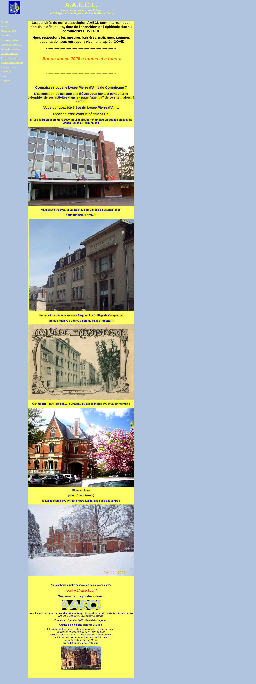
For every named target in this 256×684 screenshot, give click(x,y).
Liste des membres (9, 53)
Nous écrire (6, 72)
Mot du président (8, 31)
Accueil (4, 26)
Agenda (4, 22)
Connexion (5, 81)
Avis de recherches (9, 67)
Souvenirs (5, 35)
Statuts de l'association (11, 58)
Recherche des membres (12, 62)
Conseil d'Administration (11, 44)
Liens (3, 76)
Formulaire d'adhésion (10, 49)
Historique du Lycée (9, 40)
